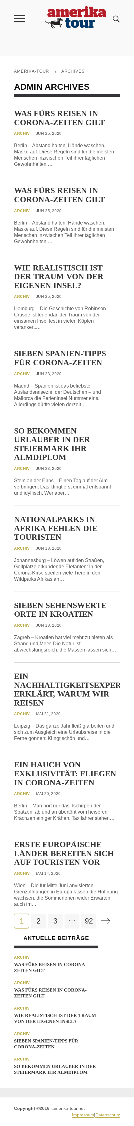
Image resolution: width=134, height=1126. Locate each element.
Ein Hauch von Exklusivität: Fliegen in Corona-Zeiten (65, 773)
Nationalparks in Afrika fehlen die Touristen (56, 528)
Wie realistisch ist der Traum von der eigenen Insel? (58, 276)
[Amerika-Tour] (75, 18)
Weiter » (105, 921)
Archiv (22, 133)
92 (89, 921)
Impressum (83, 1114)
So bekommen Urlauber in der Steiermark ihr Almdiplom (52, 444)
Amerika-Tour (31, 71)
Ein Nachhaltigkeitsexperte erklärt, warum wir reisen (73, 689)
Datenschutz (107, 1114)
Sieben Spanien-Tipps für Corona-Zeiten (60, 358)
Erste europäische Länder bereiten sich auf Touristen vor (64, 853)
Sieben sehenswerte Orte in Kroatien (60, 610)
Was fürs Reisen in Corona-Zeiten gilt (59, 118)
